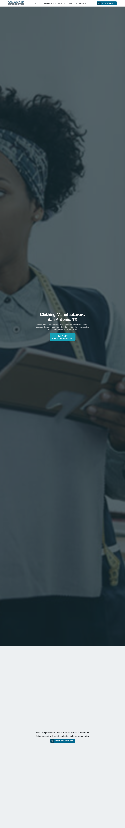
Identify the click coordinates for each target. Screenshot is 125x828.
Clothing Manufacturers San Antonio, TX (62, 316)
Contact (82, 3)
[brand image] (16, 3)
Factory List (72, 3)
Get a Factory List (108, 3)
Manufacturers (50, 3)
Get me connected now (64, 741)
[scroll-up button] (121, 824)
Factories (62, 3)
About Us (38, 3)
